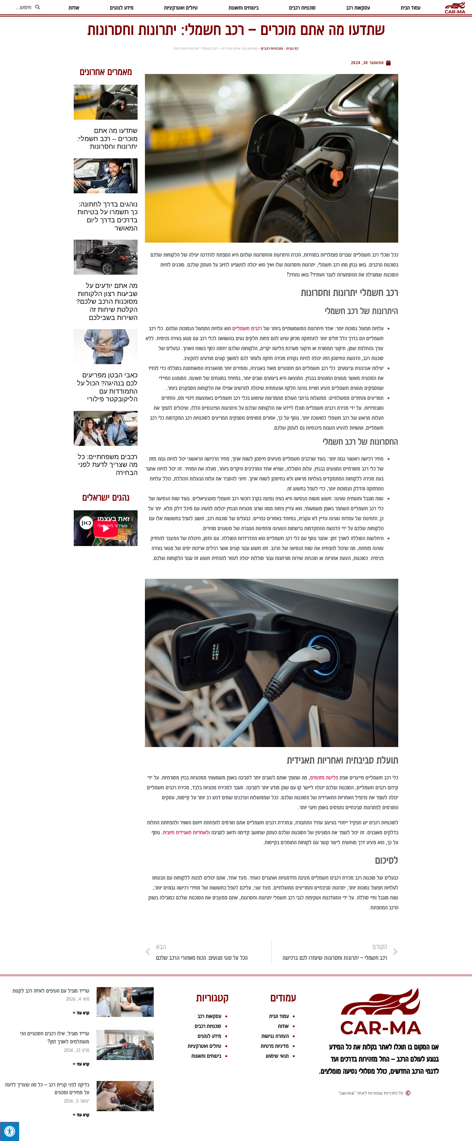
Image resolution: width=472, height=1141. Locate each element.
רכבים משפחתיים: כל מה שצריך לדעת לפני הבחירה (108, 464)
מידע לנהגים (209, 1036)
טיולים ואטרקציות (204, 1046)
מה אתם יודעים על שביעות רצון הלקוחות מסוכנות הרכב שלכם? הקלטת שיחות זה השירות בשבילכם (107, 301)
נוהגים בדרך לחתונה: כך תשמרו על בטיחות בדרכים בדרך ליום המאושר (107, 216)
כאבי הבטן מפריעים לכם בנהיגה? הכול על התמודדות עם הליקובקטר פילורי (107, 387)
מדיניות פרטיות (275, 1046)
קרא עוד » (81, 1012)
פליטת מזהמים (324, 777)
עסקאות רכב (209, 1016)
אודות (283, 1026)
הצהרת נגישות (275, 1036)
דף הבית (292, 48)
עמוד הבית (279, 1016)
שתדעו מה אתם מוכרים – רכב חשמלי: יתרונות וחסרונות (107, 138)
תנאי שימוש (277, 1056)
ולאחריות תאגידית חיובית (186, 832)
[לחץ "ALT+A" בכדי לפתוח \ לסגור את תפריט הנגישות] (9, 1131)
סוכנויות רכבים (272, 48)
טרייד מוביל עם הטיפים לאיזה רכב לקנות (51, 990)
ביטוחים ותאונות (206, 1056)
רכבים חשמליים (247, 328)
